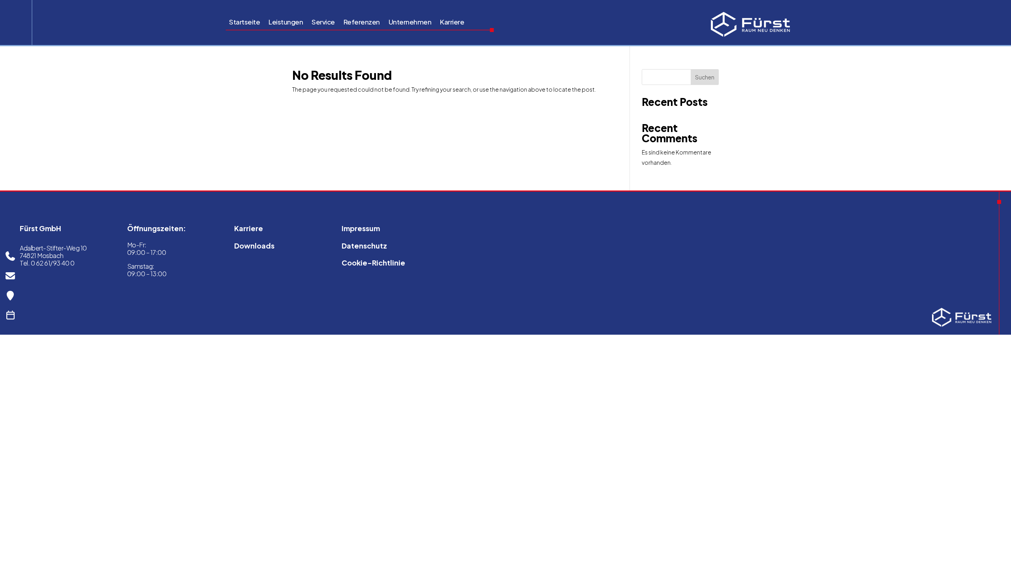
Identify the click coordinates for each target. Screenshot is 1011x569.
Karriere (452, 22)
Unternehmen (410, 22)
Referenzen (362, 22)
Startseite (244, 22)
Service (323, 22)
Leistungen (286, 22)
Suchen (704, 77)
